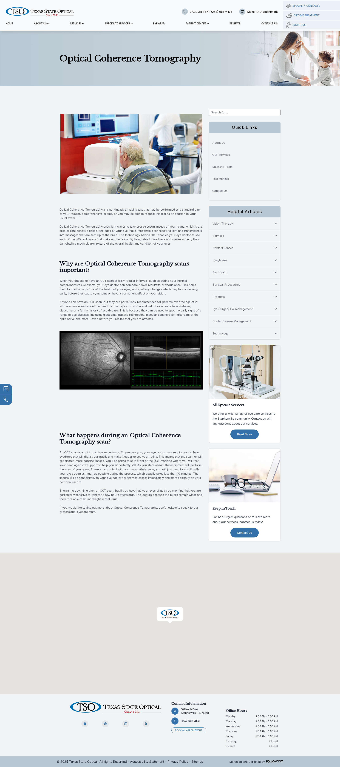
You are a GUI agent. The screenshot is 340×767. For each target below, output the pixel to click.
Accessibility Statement (147, 761)
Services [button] (76, 23)
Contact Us (269, 23)
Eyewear (159, 23)
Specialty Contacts (306, 5)
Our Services (221, 154)
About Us (218, 142)
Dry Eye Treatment (307, 15)
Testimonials (220, 179)
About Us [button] (40, 23)
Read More (244, 434)
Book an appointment (188, 730)
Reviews (235, 23)
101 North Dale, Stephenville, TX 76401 (195, 711)
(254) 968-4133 (190, 720)
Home (9, 23)
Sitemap (197, 761)
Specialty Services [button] (117, 23)
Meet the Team (222, 166)
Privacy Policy (177, 761)
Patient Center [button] (196, 23)
